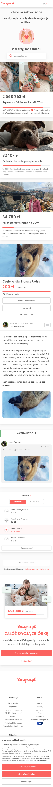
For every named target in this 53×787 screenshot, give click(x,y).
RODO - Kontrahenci (13, 713)
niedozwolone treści (31, 569)
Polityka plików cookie (13, 723)
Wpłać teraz (15, 531)
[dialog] (26, 762)
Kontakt (13, 716)
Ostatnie (18, 502)
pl (44, 3)
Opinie (39, 703)
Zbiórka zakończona (26, 300)
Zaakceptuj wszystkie (27, 766)
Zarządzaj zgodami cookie (13, 726)
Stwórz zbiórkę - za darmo (26, 652)
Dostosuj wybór (26, 781)
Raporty (39, 706)
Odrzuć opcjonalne (26, 774)
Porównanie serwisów (13, 719)
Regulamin (13, 706)
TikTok (39, 686)
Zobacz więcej (27, 548)
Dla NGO (40, 716)
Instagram (22, 686)
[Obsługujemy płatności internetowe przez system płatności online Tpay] (40, 723)
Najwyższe (34, 502)
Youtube (47, 686)
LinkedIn (30, 686)
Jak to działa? (26, 661)
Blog (40, 713)
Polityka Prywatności (13, 710)
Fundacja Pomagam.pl (39, 719)
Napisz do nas (44, 569)
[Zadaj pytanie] (47, 325)
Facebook (5, 686)
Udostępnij (26, 308)
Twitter (13, 686)
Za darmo (40, 710)
